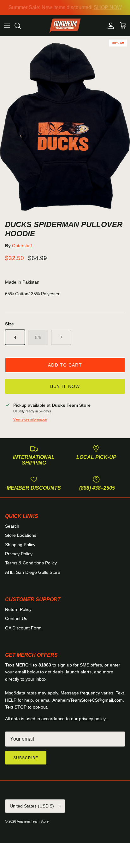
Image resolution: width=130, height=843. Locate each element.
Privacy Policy (18, 553)
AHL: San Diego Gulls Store (32, 572)
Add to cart (65, 364)
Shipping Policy (20, 544)
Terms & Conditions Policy (31, 562)
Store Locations (20, 535)
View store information (30, 419)
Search (12, 526)
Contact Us (16, 618)
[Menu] (7, 26)
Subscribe (25, 758)
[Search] (21, 26)
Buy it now (65, 386)
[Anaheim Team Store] (65, 25)
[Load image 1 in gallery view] (65, 126)
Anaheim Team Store (33, 821)
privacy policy (92, 718)
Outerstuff (22, 245)
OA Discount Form (23, 627)
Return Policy (18, 609)
